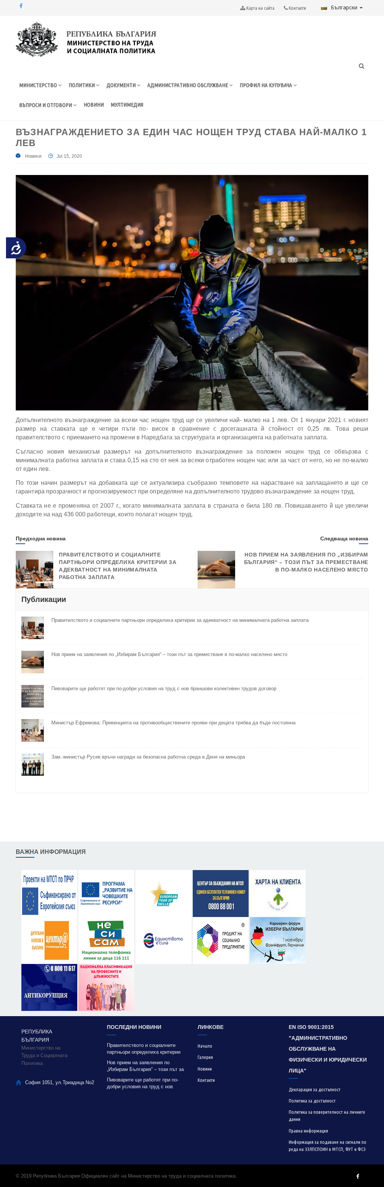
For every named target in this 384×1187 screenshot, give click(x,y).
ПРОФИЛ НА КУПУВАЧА (266, 85)
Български (345, 7)
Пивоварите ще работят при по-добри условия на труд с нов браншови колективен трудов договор (163, 688)
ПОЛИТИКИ (82, 85)
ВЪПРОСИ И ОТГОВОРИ (46, 105)
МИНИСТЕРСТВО (38, 85)
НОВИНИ (94, 104)
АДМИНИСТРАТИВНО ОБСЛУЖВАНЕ (188, 85)
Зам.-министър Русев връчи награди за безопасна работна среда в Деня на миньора (148, 757)
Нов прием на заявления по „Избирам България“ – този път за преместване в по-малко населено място (306, 562)
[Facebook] (21, 6)
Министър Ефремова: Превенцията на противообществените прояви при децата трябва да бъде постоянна (173, 722)
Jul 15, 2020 (69, 156)
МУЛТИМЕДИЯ (127, 104)
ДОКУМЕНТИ (121, 85)
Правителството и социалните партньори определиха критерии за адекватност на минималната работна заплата (180, 620)
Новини (33, 156)
